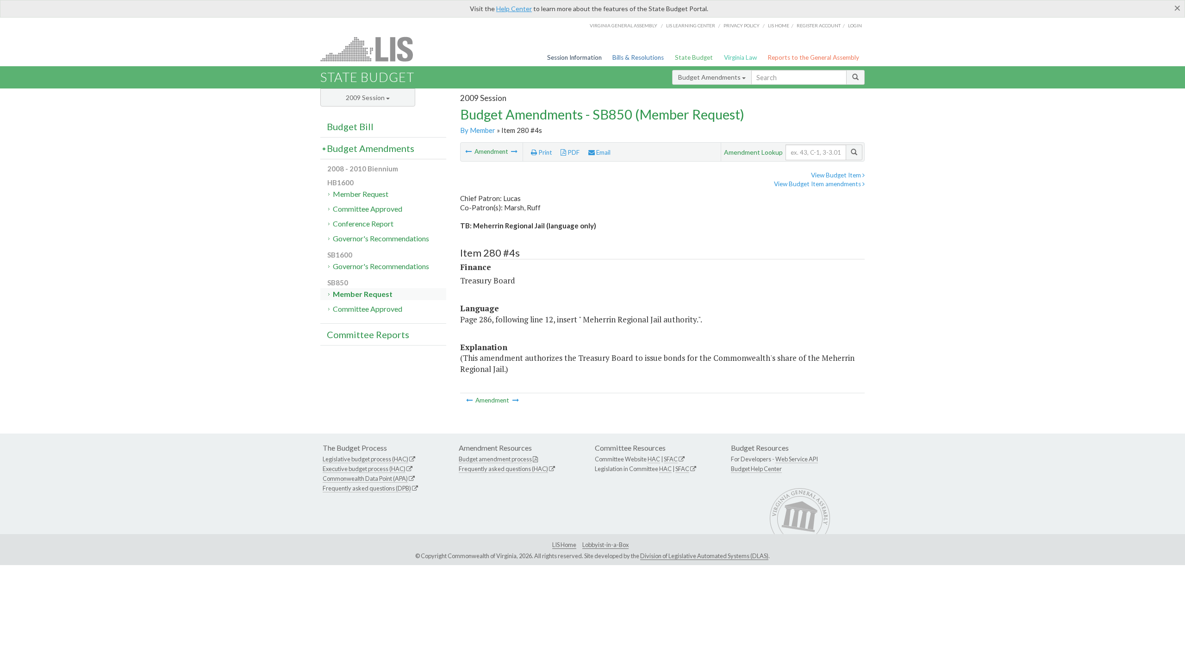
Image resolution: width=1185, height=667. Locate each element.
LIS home (778, 25)
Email (603, 152)
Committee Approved (367, 208)
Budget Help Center (756, 468)
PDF (573, 152)
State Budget (694, 57)
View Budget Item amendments (818, 184)
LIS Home (564, 544)
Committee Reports (368, 334)
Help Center (514, 9)
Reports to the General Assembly (813, 57)
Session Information (574, 57)
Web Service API (796, 459)
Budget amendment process (495, 459)
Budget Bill (350, 126)
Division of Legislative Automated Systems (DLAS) (704, 556)
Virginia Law (740, 57)
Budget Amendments (710, 77)
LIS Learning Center (690, 25)
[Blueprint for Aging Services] (514, 151)
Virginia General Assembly (623, 25)
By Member (477, 130)
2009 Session (366, 97)
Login (855, 25)
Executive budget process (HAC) (364, 468)
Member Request (360, 193)
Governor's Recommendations (381, 238)
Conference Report (363, 223)
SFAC (671, 459)
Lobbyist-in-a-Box (605, 544)
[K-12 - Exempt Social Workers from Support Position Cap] (469, 151)
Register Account (819, 25)
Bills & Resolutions (638, 57)
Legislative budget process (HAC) (365, 459)
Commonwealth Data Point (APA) (365, 478)
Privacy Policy (741, 25)
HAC (654, 459)
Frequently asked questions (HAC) (503, 468)
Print (544, 152)
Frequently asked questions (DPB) (367, 488)
